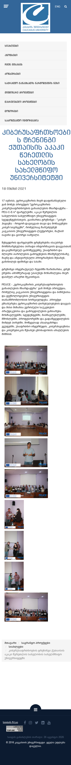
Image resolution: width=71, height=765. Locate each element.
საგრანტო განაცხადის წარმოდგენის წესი (32, 83)
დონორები (11, 111)
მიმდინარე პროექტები (19, 92)
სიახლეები (11, 46)
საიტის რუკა (10, 722)
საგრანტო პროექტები (35, 643)
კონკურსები (12, 74)
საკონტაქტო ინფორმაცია (22, 120)
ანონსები (11, 55)
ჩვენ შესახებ (13, 64)
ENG (57, 6)
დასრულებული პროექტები (21, 102)
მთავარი (10, 643)
